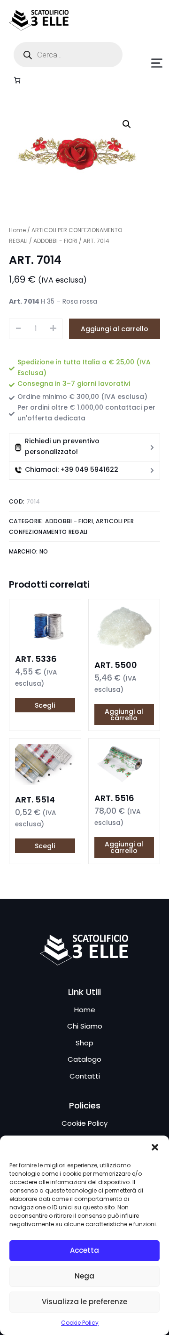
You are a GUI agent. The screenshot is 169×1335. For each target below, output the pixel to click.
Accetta (84, 1250)
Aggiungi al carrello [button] (124, 715)
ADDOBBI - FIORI (55, 241)
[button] (155, 1147)
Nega (84, 1276)
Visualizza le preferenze (84, 1302)
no (43, 551)
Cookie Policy (80, 1323)
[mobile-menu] (148, 63)
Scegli (45, 705)
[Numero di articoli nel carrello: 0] (17, 80)
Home (17, 230)
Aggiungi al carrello (114, 329)
